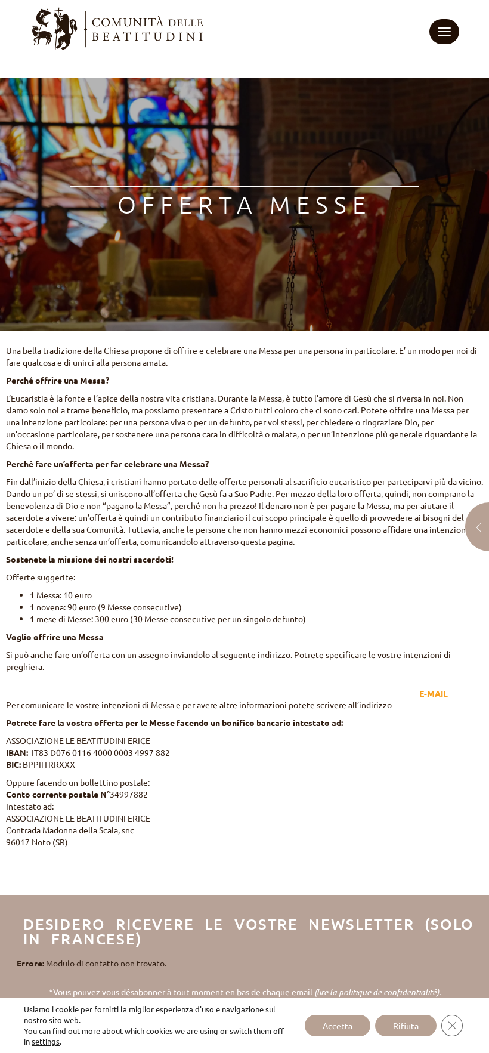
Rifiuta (406, 1025)
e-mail (433, 693)
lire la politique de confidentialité (377, 992)
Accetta (337, 1025)
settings (46, 1041)
